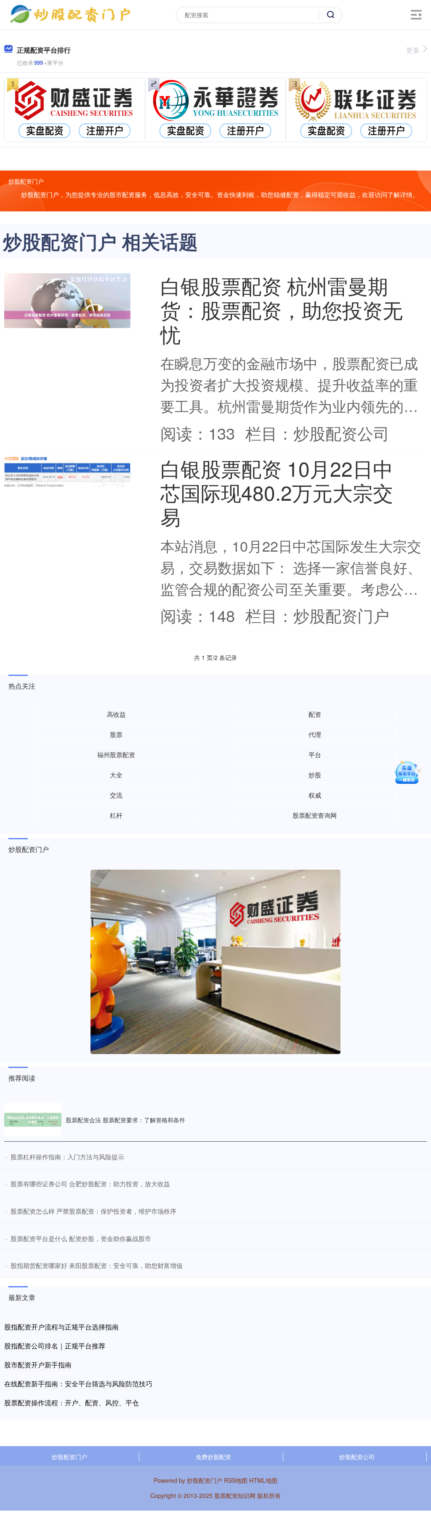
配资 (315, 714)
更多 (413, 50)
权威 (315, 794)
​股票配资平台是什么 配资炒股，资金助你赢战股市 (81, 1238)
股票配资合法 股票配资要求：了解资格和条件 (125, 1120)
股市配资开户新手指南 (38, 1365)
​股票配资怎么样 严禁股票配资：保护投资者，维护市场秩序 (93, 1211)
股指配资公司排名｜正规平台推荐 (54, 1346)
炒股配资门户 (69, 1456)
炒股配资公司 (357, 1456)
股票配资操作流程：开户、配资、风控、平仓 (71, 1402)
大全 (116, 774)
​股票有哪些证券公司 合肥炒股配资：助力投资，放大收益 (90, 1183)
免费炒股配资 (213, 1456)
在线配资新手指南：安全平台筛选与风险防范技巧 (78, 1383)
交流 (116, 794)
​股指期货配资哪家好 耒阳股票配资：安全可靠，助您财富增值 (97, 1265)
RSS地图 (235, 1480)
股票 (116, 734)
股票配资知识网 (234, 1495)
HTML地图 (263, 1480)
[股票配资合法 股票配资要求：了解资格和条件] (32, 1120)
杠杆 (116, 815)
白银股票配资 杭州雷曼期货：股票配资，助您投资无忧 (281, 309)
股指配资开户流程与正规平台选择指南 (61, 1327)
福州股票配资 (116, 754)
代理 (315, 734)
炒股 (315, 774)
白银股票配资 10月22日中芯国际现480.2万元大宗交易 (276, 492)
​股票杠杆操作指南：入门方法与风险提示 (67, 1156)
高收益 (116, 714)
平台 (315, 754)
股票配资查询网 (315, 815)
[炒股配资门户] (70, 14)
